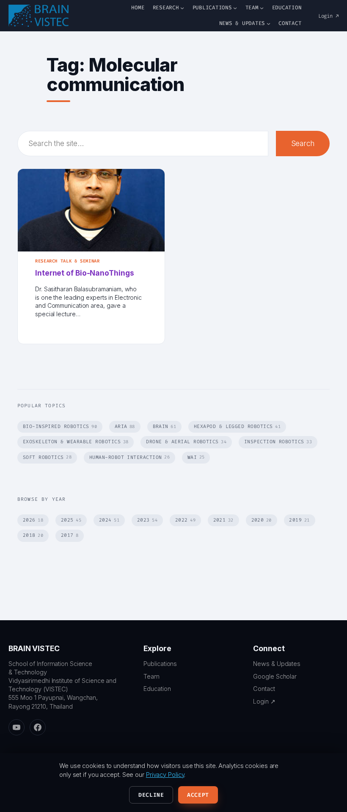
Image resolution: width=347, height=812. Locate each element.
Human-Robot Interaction (129, 457)
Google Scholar (275, 676)
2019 (299, 520)
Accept (198, 794)
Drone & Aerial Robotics (186, 442)
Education (157, 688)
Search (302, 143)
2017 (70, 535)
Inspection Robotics (278, 442)
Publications (160, 663)
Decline (151, 794)
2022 (185, 520)
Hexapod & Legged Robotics (237, 426)
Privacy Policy (165, 775)
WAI (196, 457)
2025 (71, 520)
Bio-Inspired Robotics (60, 426)
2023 (147, 520)
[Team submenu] (262, 8)
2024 (109, 520)
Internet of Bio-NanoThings (84, 273)
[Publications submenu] (235, 8)
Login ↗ (328, 16)
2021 (223, 520)
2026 (33, 520)
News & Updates (276, 663)
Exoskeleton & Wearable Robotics (76, 442)
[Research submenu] (182, 8)
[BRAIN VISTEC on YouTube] (16, 727)
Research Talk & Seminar (67, 261)
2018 (33, 535)
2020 (261, 520)
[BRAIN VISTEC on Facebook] (38, 727)
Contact (264, 688)
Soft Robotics (47, 457)
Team (151, 676)
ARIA (125, 426)
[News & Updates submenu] (268, 23)
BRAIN (164, 426)
